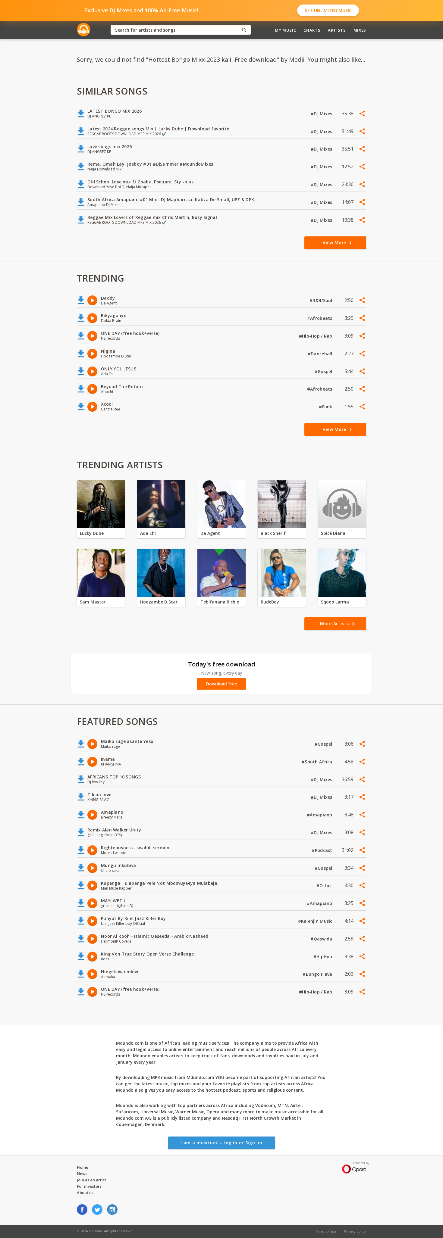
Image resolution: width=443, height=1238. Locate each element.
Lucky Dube (92, 533)
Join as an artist (91, 1180)
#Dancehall (321, 354)
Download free (221, 684)
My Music (285, 30)
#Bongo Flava (318, 974)
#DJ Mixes (322, 114)
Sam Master (92, 602)
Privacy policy (355, 1231)
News (82, 1173)
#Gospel (324, 371)
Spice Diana (333, 533)
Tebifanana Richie (219, 602)
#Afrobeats (320, 318)
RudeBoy (270, 602)
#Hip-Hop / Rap (316, 336)
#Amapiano (320, 815)
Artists (337, 30)
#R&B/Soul (321, 300)
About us (85, 1192)
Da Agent (210, 533)
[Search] (244, 30)
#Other (325, 885)
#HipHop (323, 956)
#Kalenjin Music (316, 921)
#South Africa (318, 762)
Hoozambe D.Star (159, 602)
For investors (89, 1186)
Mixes (359, 30)
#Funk (326, 407)
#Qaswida (322, 939)
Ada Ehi (148, 533)
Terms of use (326, 1231)
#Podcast (323, 850)
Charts (311, 30)
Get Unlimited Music (328, 10)
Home (82, 1167)
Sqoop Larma (335, 602)
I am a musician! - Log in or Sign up (221, 1143)
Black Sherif (273, 533)
